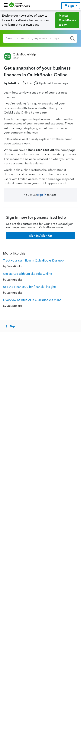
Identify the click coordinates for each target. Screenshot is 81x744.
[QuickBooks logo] (19, 5)
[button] (6, 5)
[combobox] (40, 38)
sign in (41, 194)
